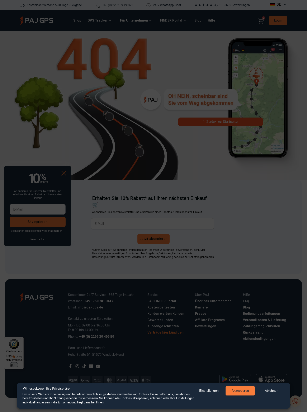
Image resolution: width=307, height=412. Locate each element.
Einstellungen (209, 390)
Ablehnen (271, 390)
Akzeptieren (240, 390)
